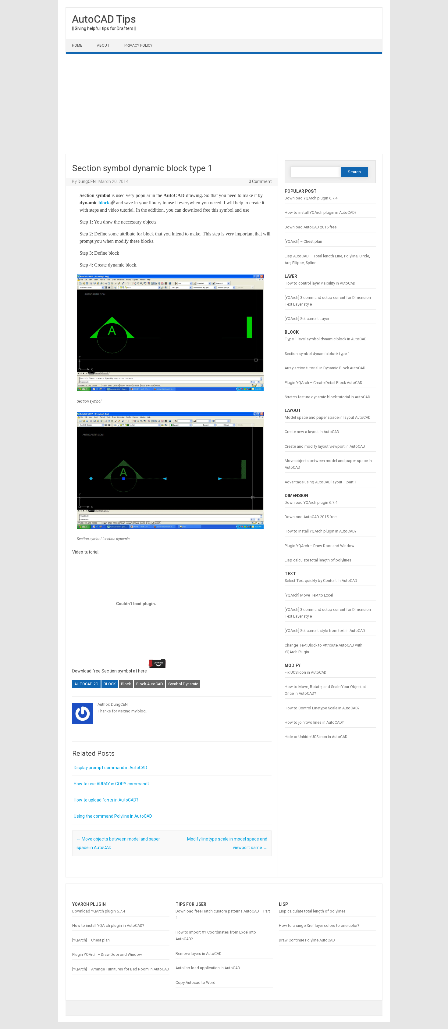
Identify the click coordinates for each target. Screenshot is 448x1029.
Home (77, 45)
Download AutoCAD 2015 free (310, 227)
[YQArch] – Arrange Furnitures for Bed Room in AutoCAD (120, 969)
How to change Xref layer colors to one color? (319, 925)
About (103, 45)
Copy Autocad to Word (195, 982)
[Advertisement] (224, 103)
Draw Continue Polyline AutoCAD (307, 940)
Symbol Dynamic (183, 684)
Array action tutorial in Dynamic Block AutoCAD (325, 368)
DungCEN (87, 181)
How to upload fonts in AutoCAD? (106, 800)
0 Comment (260, 181)
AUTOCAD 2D (86, 684)
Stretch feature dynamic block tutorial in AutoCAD (327, 397)
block (104, 202)
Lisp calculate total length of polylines (318, 560)
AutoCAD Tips (104, 19)
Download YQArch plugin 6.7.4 (311, 198)
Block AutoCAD (149, 684)
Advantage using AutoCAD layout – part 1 (321, 482)
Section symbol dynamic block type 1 (317, 353)
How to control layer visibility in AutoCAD (320, 283)
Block (126, 684)
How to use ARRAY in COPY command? (112, 783)
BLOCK (110, 684)
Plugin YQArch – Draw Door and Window (319, 545)
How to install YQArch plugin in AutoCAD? (320, 212)
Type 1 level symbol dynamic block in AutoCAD (326, 339)
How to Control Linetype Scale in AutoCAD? (322, 708)
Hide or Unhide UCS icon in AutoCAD (316, 736)
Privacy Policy (138, 45)
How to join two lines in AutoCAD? (314, 722)
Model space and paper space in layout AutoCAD (328, 417)
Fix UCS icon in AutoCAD (305, 672)
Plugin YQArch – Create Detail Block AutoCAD (323, 382)
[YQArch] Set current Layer (307, 318)
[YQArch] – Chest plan (303, 241)
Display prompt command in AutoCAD (110, 767)
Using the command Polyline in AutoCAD (113, 816)
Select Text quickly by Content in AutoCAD (321, 580)
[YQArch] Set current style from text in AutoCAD (325, 630)
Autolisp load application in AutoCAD (208, 968)
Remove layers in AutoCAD (199, 953)
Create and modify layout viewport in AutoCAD (325, 446)
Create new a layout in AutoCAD (312, 431)
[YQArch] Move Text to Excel (309, 595)
